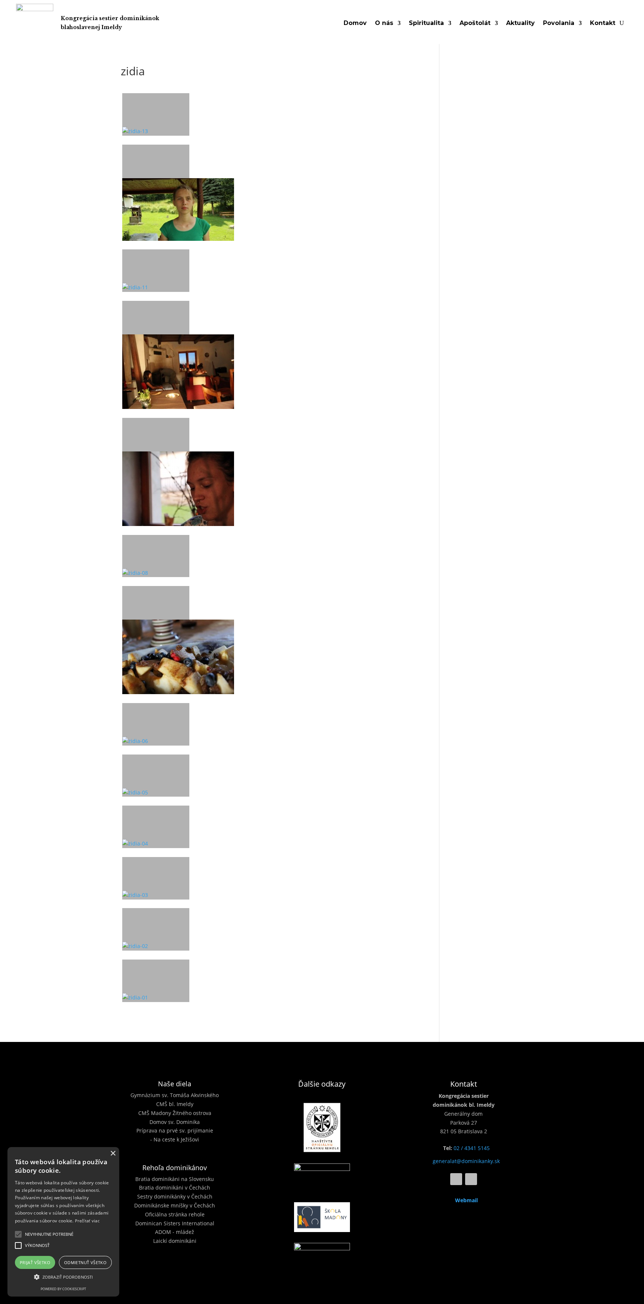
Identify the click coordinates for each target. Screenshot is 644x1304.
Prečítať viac (87, 1220)
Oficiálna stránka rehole (175, 1214)
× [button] (113, 1153)
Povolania (558, 23)
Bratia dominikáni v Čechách (174, 1187)
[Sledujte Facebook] (456, 1179)
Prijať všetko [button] (35, 1262)
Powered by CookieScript (63, 1288)
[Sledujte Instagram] (471, 1179)
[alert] (63, 1222)
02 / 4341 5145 (472, 1148)
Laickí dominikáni (174, 1240)
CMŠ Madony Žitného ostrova (174, 1112)
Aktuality (520, 23)
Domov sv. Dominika (174, 1121)
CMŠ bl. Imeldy (174, 1104)
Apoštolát (475, 23)
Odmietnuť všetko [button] (85, 1262)
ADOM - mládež (174, 1231)
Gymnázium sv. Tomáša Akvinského (174, 1095)
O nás (384, 23)
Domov (355, 23)
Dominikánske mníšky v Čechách (174, 1205)
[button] (18, 1234)
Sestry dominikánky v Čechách (174, 1196)
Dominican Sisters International (174, 1223)
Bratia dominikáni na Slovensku (174, 1178)
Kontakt (602, 23)
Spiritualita (426, 23)
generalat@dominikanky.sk (466, 1161)
